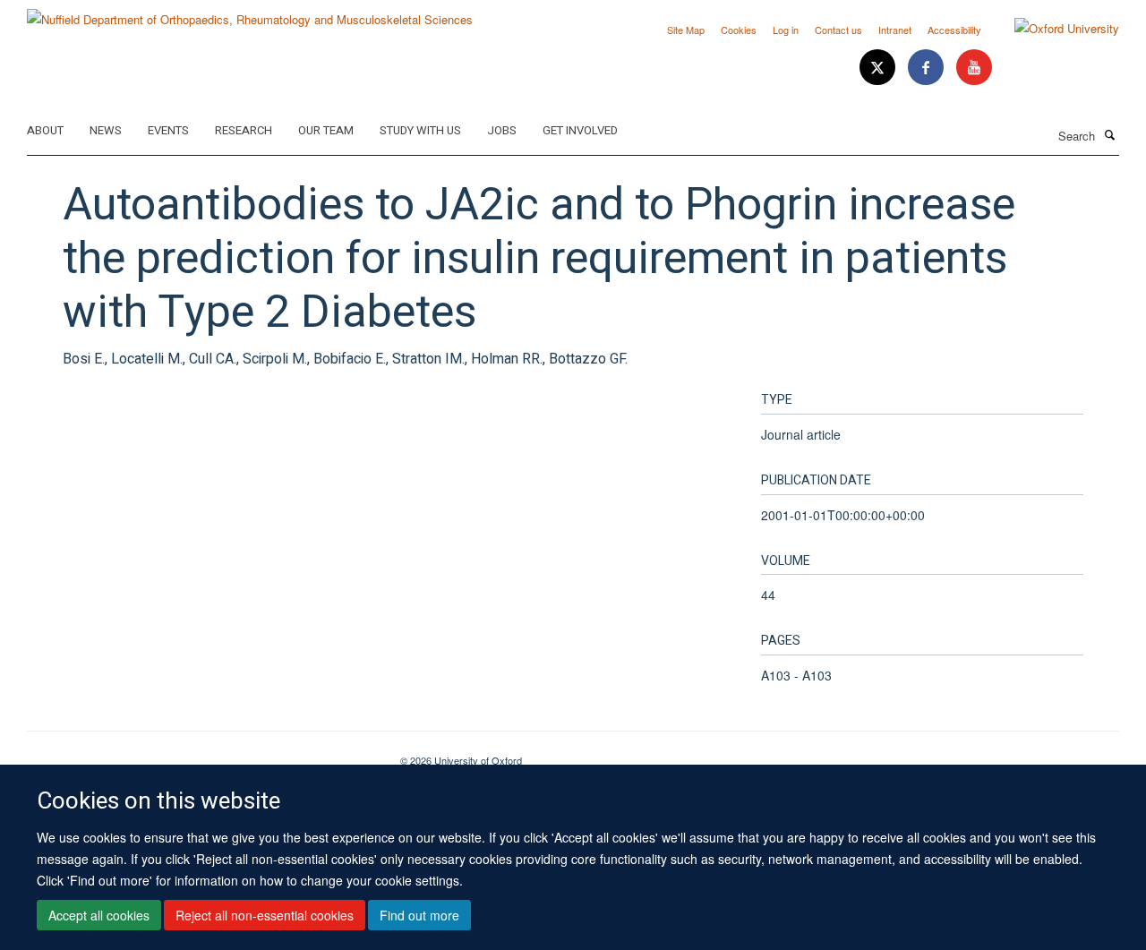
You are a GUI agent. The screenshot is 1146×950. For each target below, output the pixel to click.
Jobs (502, 130)
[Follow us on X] (879, 67)
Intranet (894, 29)
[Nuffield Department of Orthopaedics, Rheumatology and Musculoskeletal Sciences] (250, 12)
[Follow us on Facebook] (927, 67)
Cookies (739, 29)
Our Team (326, 130)
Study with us (420, 130)
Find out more (419, 915)
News (106, 130)
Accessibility (954, 29)
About (45, 130)
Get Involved (580, 130)
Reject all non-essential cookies (264, 915)
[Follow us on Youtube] (974, 67)
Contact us (838, 29)
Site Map (686, 29)
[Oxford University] (1053, 28)
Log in (786, 29)
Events (168, 130)
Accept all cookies (99, 915)
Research (243, 130)
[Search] (1109, 134)
